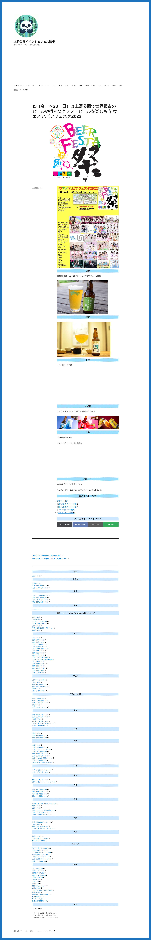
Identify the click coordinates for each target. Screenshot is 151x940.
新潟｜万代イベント (38, 698)
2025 (121, 86)
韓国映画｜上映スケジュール (41, 894)
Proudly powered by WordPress (44, 931)
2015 (54, 86)
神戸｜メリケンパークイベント (41, 770)
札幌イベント (36, 583)
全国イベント (36, 576)
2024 (114, 86)
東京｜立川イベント (38, 672)
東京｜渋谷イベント (38, 661)
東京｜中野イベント (38, 655)
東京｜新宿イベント (38, 653)
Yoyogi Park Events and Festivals (42, 659)
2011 (27, 86)
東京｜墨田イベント (38, 640)
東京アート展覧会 (37, 877)
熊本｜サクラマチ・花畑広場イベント (43, 810)
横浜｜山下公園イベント (39, 684)
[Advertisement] (76, 67)
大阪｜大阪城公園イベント (40, 756)
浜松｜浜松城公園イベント (40, 717)
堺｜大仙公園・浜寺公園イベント (42, 762)
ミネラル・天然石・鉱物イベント (42, 890)
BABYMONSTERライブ (39, 901)
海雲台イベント (37, 836)
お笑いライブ (36, 888)
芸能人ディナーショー (39, 886)
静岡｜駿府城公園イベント (40, 714)
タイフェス (35, 881)
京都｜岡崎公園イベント (39, 735)
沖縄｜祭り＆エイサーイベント (41, 822)
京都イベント (36, 733)
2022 (100, 86)
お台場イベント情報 (65, 512)
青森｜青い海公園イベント (40, 595)
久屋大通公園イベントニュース (41, 859)
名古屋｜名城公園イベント (40, 721)
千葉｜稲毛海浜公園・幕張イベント (43, 628)
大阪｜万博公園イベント (39, 747)
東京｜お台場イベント (39, 668)
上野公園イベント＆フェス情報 (34, 41)
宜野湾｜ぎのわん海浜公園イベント (43, 828)
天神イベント (36, 808)
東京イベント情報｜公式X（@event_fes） (47, 555)
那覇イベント (36, 824)
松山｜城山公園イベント (39, 794)
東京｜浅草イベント (38, 642)
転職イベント (36, 892)
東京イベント (36, 638)
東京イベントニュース (39, 850)
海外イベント (36, 879)
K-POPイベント (37, 896)
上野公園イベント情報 (66, 510)
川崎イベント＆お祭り (39, 680)
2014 (47, 86)
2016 (60, 86)
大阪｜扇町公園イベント (39, 751)
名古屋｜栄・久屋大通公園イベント (43, 723)
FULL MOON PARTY (38, 840)
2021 (93, 86)
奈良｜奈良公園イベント (39, 737)
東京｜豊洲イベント (38, 666)
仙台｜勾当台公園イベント (40, 600)
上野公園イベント (37, 188)
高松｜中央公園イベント (39, 789)
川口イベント (36, 626)
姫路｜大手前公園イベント (40, 772)
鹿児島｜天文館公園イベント (41, 814)
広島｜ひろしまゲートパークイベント (43, 782)
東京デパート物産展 (38, 873)
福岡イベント (36, 806)
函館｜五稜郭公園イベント (40, 588)
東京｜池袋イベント (38, 651)
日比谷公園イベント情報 (67, 507)
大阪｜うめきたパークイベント (41, 749)
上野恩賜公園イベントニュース (41, 852)
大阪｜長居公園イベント (39, 760)
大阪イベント (36, 745)
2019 (80, 86)
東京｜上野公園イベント (39, 644)
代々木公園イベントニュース (41, 854)
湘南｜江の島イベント (39, 691)
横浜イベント (36, 682)
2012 (34, 86)
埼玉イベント (36, 617)
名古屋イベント (37, 719)
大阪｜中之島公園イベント (40, 753)
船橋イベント (36, 630)
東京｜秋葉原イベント (39, 646)
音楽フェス (35, 884)
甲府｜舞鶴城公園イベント (40, 700)
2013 (40, 86)
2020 (87, 86)
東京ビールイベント (38, 871)
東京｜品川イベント (38, 670)
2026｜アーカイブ (21, 90)
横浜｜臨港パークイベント (40, 686)
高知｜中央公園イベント (39, 796)
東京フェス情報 (63, 501)
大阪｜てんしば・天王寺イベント (42, 758)
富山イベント (36, 705)
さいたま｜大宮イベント (39, 621)
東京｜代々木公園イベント (40, 657)
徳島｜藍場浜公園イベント (40, 791)
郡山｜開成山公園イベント (40, 602)
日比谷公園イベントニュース (41, 857)
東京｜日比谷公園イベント (40, 648)
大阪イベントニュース (39, 861)
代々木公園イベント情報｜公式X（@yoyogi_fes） (50, 559)
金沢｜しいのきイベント (39, 707)
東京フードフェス (37, 868)
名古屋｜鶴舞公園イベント (40, 725)
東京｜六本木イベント (39, 664)
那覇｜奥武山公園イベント (40, 826)
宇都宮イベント (37, 609)
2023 (107, 86)
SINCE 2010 (18, 86)
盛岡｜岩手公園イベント (39, 597)
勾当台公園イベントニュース (41, 848)
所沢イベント (36, 619)
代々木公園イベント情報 (67, 504)
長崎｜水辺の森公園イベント (41, 812)
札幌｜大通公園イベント (39, 585)
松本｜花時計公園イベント (40, 703)
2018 (73, 86)
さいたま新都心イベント (39, 623)
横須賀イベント (37, 688)
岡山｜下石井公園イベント (40, 780)
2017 (67, 86)
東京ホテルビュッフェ (39, 875)
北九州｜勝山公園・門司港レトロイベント (45, 803)
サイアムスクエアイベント (40, 838)
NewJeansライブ (37, 899)
